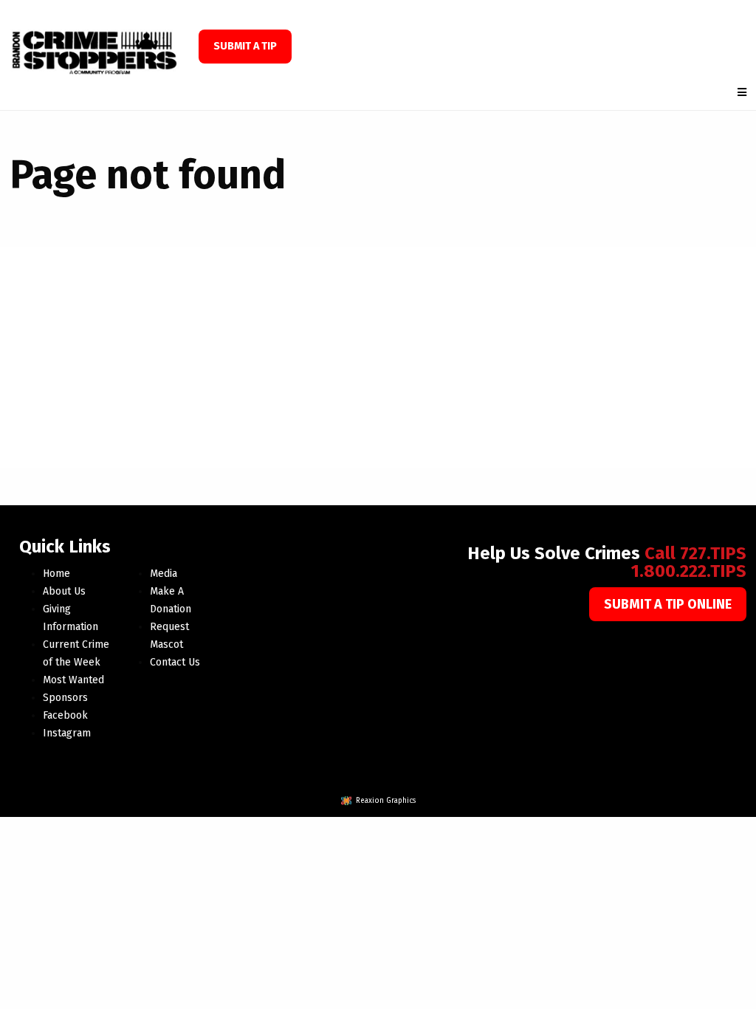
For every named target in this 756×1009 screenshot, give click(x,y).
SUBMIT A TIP (245, 46)
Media (163, 573)
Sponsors (65, 697)
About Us (64, 591)
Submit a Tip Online (668, 604)
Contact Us (175, 662)
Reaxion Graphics (386, 800)
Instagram (67, 733)
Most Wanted (73, 680)
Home (56, 573)
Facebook (65, 715)
